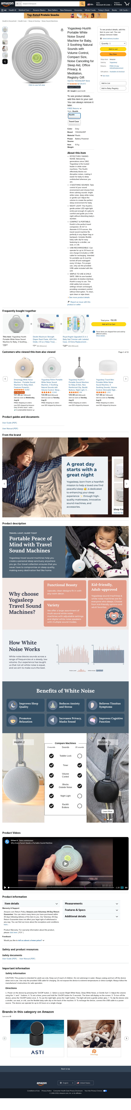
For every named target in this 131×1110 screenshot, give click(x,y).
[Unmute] (126, 887)
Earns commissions (26, 840)
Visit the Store (119, 513)
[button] (4, 10)
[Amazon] (7, 4)
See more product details (79, 297)
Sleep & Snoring (34, 21)
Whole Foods (90, 10)
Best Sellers (53, 10)
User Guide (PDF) (9, 423)
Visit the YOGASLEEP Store (78, 81)
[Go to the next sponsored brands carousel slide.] (126, 1038)
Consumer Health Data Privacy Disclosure (68, 1091)
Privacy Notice (47, 1091)
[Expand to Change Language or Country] (72, 1083)
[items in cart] (127, 4)
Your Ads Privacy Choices (93, 1091)
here (6, 924)
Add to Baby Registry (109, 88)
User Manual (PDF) (10, 428)
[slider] (61, 887)
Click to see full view (37, 85)
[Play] (4, 887)
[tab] (105, 819)
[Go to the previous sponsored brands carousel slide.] (4, 1038)
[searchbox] (50, 3)
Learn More (107, 811)
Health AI (12, 10)
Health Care (22, 21)
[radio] (5, 29)
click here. (14, 932)
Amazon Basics (39, 10)
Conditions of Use (33, 1091)
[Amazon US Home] (42, 1084)
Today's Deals (103, 10)
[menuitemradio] (122, 888)
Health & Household (9, 21)
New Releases (66, 10)
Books (114, 10)
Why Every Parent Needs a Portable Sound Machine (31, 843)
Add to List (105, 83)
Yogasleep (113, 62)
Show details (100, 336)
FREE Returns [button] (73, 108)
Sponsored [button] (5, 1016)
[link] (46, 324)
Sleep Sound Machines (50, 21)
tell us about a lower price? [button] (30, 940)
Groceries (78, 10)
